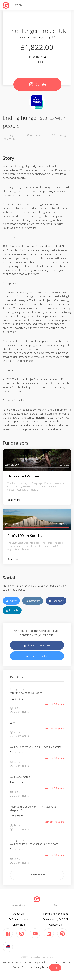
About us (18, 913)
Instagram (34, 601)
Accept (55, 967)
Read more (13, 499)
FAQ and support (18, 919)
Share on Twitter (38, 656)
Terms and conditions (55, 913)
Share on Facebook (38, 645)
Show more (37, 875)
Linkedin (13, 610)
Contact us (55, 924)
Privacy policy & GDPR (56, 919)
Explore (18, 5)
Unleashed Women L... (26, 476)
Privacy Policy (40, 967)
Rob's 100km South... (25, 535)
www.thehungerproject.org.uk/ (37, 37)
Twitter (12, 601)
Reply (16, 708)
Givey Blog (18, 924)
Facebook (57, 601)
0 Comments (21, 711)
